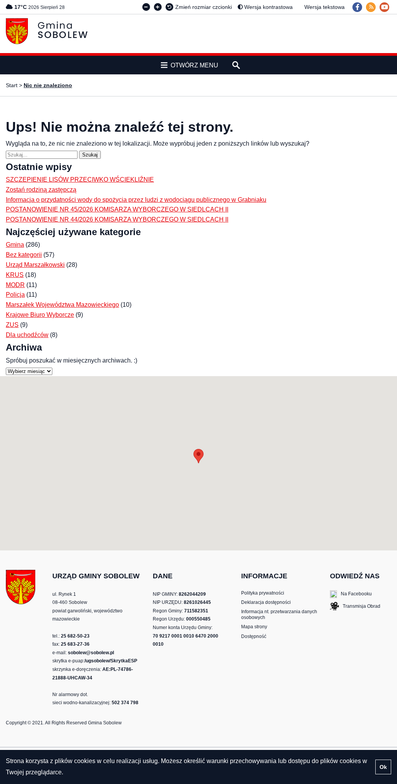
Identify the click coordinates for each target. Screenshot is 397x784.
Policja (15, 294)
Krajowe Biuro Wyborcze (40, 314)
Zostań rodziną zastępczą (41, 189)
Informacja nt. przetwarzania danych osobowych (279, 614)
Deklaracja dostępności (266, 602)
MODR (15, 285)
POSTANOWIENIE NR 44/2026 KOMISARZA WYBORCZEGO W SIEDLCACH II (117, 219)
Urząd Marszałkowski (35, 264)
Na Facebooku (351, 594)
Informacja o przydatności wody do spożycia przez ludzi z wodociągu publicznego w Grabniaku (136, 199)
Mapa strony (254, 626)
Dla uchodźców (27, 335)
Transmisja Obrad (355, 606)
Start (11, 85)
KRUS (15, 275)
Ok (383, 767)
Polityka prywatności (262, 593)
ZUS (12, 325)
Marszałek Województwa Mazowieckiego (62, 304)
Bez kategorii (24, 254)
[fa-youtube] (384, 7)
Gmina (15, 244)
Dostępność (253, 636)
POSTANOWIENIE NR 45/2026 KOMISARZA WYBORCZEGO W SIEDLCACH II (117, 209)
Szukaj (91, 154)
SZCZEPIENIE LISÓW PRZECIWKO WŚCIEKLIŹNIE (80, 179)
